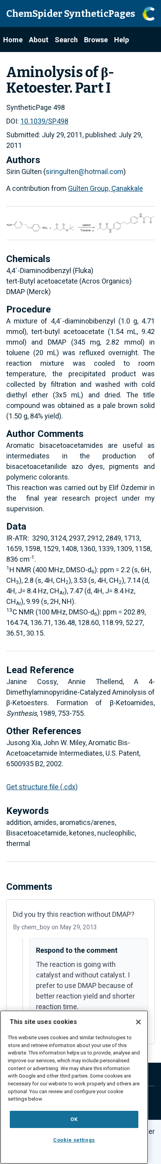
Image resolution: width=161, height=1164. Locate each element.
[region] (74, 1087)
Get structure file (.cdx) (42, 787)
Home (13, 40)
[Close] (138, 1022)
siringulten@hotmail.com (84, 171)
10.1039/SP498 (44, 121)
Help (121, 40)
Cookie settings (74, 1140)
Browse (96, 40)
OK (73, 1119)
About (38, 40)
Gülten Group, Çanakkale (105, 188)
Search (66, 40)
